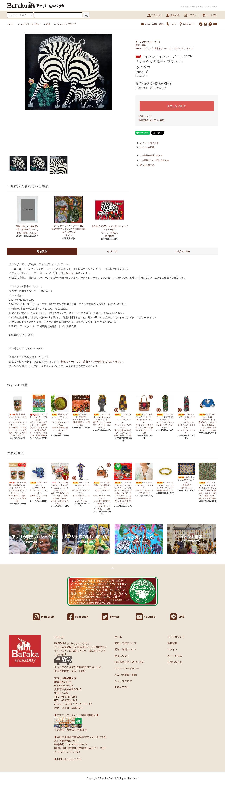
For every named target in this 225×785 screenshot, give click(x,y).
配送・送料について (126, 649)
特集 (48, 24)
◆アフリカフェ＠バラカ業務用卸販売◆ (76, 715)
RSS (117, 687)
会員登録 (175, 15)
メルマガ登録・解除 (153, 24)
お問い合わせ (189, 24)
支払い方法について (126, 643)
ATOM (125, 687)
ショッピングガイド (66, 24)
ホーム (11, 24)
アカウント (157, 15)
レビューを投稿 (147, 147)
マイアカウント (176, 636)
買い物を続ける (147, 165)
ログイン (192, 15)
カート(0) (211, 15)
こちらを (68, 273)
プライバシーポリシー (127, 668)
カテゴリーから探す (30, 24)
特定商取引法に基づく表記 (151, 120)
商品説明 (42, 251)
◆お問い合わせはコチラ (67, 759)
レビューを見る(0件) (149, 143)
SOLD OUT (176, 106)
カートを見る (174, 655)
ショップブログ (123, 681)
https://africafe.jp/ (63, 685)
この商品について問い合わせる (154, 160)
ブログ (173, 24)
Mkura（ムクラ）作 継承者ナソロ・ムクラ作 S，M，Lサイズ (164, 48)
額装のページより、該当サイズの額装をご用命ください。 (93, 361)
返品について (145, 116)
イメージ (112, 251)
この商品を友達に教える (151, 155)
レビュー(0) (182, 251)
